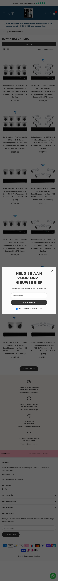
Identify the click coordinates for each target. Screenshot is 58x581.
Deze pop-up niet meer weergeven (30, 309)
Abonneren (29, 302)
